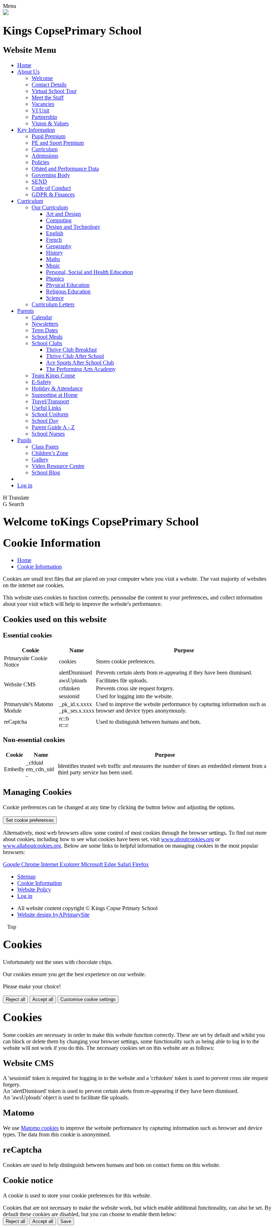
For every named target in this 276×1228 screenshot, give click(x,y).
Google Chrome (22, 864)
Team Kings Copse (53, 375)
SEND (39, 182)
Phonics (55, 278)
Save (65, 1221)
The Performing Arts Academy (81, 369)
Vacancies (43, 104)
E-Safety (41, 382)
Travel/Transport (50, 401)
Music (53, 266)
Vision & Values (50, 123)
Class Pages (45, 447)
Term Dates (45, 330)
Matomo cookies (40, 1128)
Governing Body (51, 175)
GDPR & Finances (53, 194)
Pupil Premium (48, 136)
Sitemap (26, 876)
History (54, 253)
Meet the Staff (48, 97)
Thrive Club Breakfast (71, 350)
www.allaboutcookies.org (32, 846)
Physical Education (67, 285)
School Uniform (50, 414)
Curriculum (45, 149)
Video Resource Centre (58, 466)
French (54, 240)
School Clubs (47, 343)
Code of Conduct (51, 188)
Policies (40, 162)
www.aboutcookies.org (187, 839)
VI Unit (40, 110)
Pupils (24, 440)
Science (55, 298)
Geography (59, 246)
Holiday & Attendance (57, 388)
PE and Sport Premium (58, 143)
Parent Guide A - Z (53, 427)
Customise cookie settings (88, 999)
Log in (24, 485)
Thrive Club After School (75, 356)
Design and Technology (73, 227)
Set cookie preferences (30, 820)
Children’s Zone (50, 453)
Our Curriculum (50, 207)
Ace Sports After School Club (80, 363)
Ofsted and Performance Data (65, 169)
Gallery (40, 460)
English (54, 233)
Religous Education (68, 291)
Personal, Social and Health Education (89, 272)
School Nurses (48, 434)
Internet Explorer (61, 864)
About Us (28, 72)
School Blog (46, 472)
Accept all (42, 999)
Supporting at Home (55, 395)
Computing (59, 220)
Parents (25, 311)
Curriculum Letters (53, 304)
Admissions (45, 156)
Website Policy (34, 889)
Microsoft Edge (99, 864)
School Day (45, 421)
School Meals (47, 337)
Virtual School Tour (54, 91)
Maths (53, 259)
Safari (125, 864)
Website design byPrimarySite (53, 915)
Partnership (44, 117)
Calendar (42, 317)
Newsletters (45, 324)
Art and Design (63, 214)
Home (24, 65)
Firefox (140, 864)
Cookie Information (39, 567)
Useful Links (46, 408)
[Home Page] (6, 13)
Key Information (36, 130)
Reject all (15, 999)
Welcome (42, 78)
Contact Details (49, 85)
